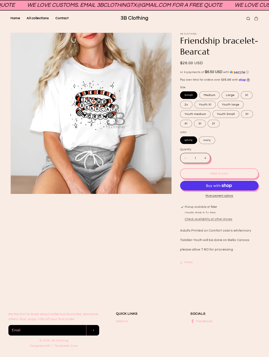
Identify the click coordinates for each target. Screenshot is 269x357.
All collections (38, 18)
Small (189, 95)
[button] (219, 72)
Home (15, 18)
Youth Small (226, 114)
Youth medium (195, 114)
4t (186, 123)
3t (200, 123)
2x (186, 104)
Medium (209, 95)
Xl (246, 95)
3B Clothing (134, 18)
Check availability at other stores (208, 219)
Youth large (230, 104)
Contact (62, 18)
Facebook (204, 321)
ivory (207, 140)
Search (122, 321)
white (189, 140)
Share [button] (188, 262)
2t (213, 123)
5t (247, 114)
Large (230, 95)
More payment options (219, 195)
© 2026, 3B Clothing (54, 340)
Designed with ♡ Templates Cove (54, 345)
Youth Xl (205, 104)
